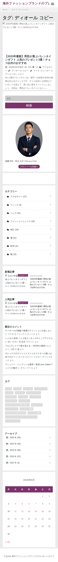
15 (43, 511)
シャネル (17, 389)
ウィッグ (15, 205)
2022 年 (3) (14, 463)
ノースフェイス (41, 389)
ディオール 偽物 (26, 409)
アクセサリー (18, 196)
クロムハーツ (37, 405)
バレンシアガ (35, 397)
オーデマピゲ (11, 397)
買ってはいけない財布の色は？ (17, 405)
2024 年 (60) (15, 450)
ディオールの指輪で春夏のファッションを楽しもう (28, 330)
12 (36, 67)
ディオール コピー (20, 70)
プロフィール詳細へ (29, 166)
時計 (14, 229)
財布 (14, 246)
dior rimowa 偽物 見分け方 (15, 413)
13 (29, 511)
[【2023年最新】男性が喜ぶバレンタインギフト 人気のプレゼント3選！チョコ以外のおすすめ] (29, 36)
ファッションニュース (22, 221)
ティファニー (24, 401)
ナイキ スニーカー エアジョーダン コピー (21, 417)
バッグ (15, 213)
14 (36, 511)
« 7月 (7, 542)
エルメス (9, 393)
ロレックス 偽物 (34, 413)
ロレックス (28, 389)
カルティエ (20, 393)
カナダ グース (11, 401)
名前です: (9, 161)
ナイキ (8, 389)
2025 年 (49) (15, 444)
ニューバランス (11, 409)
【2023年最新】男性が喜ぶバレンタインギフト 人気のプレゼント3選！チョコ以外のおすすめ (28, 59)
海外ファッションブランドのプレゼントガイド (28, 4)
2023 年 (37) (15, 456)
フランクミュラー (33, 393)
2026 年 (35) (15, 437)
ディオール (23, 397)
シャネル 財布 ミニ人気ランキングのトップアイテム (29, 338)
